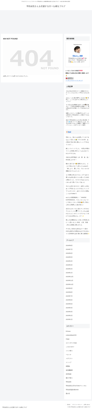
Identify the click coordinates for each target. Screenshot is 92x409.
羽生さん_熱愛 (78, 56)
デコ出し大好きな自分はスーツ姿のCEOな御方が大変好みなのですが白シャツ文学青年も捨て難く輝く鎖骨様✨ (77, 231)
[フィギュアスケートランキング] (69, 78)
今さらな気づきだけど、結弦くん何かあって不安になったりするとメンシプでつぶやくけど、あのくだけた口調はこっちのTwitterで (77, 189)
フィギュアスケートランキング (74, 80)
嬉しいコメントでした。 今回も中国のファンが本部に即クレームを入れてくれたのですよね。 (77, 151)
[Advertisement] (46, 22)
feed (69, 132)
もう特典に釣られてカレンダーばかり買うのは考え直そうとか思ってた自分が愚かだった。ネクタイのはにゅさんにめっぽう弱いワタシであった (77, 178)
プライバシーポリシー (77, 404)
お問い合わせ (87, 404)
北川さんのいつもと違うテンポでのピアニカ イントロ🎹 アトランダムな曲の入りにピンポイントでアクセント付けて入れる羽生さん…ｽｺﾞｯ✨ (77, 212)
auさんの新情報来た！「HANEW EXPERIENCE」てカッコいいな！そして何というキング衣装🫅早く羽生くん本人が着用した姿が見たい (77, 201)
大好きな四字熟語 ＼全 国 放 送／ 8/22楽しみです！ (77, 158)
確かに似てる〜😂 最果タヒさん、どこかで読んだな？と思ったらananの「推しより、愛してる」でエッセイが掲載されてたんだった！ (77, 167)
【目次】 (69, 404)
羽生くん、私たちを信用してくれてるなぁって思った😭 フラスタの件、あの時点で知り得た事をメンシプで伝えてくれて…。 (77, 140)
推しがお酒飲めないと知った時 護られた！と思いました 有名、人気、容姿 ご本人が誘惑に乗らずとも (77, 222)
